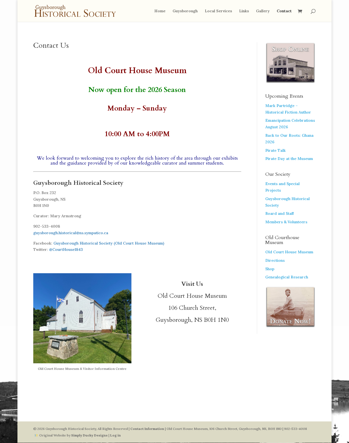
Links (244, 11)
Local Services (218, 11)
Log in (115, 435)
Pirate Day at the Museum (289, 158)
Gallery (263, 11)
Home (160, 11)
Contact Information (147, 429)
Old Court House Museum (289, 251)
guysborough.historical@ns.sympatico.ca (70, 232)
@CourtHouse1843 (66, 249)
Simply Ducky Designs (89, 435)
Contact (284, 11)
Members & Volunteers (286, 221)
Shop (269, 268)
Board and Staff (279, 213)
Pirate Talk (275, 150)
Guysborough (185, 11)
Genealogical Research (286, 277)
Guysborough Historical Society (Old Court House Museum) (108, 243)
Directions (275, 260)
